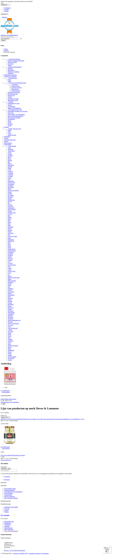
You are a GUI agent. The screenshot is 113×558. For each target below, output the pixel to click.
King (9, 242)
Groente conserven (16, 87)
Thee (9, 132)
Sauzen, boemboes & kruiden (16, 60)
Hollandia (10, 227)
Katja (9, 238)
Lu (8, 274)
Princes (10, 299)
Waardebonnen (8, 528)
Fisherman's (11, 208)
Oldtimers (10, 288)
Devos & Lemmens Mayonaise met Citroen (13, 455)
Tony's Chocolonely (13, 323)
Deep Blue (11, 187)
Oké (3, 404)
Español (6, 9)
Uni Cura (10, 325)
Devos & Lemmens (13, 190)
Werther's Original (13, 345)
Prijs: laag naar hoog (46, 419)
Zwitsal (10, 360)
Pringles (10, 301)
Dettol (9, 189)
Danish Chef (11, 182)
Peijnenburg (11, 295)
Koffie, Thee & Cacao (12, 128)
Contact (6, 510)
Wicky (9, 347)
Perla (9, 296)
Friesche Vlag (12, 212)
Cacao (9, 133)
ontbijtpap (10, 73)
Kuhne (10, 257)
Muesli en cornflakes (13, 71)
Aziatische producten (12, 59)
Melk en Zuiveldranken (14, 108)
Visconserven (15, 89)
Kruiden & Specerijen (14, 92)
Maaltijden (7, 136)
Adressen (6, 526)
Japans (9, 65)
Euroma (10, 204)
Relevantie (21, 419)
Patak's (10, 293)
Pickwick (10, 298)
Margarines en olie (13, 100)
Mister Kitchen (12, 280)
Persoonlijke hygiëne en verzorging (17, 111)
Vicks (9, 342)
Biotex (9, 163)
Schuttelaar (11, 314)
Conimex (10, 176)
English (6, 11)
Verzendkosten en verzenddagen (13, 491)
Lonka (9, 269)
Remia (9, 306)
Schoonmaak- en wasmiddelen (16, 114)
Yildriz (10, 353)
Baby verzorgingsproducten (15, 116)
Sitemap (6, 512)
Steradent (10, 318)
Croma (10, 178)
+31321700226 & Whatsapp (14, 549)
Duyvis (10, 201)
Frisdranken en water (14, 103)
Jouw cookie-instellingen (11, 531)
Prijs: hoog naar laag (58, 419)
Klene (9, 246)
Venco (9, 336)
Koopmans (11, 252)
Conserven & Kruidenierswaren (15, 83)
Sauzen (6, 138)
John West (11, 233)
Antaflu (10, 154)
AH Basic (10, 149)
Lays (9, 261)
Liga (9, 266)
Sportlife (10, 315)
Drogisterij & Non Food (13, 109)
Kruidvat (10, 124)
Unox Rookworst (12, 328)
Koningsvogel (12, 250)
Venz (9, 337)
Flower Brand (12, 209)
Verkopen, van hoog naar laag (9, 419)
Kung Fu (10, 258)
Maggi (9, 276)
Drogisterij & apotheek (14, 117)
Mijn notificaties (8, 529)
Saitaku (10, 309)
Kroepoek (10, 64)
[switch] (107, 551)
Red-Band (11, 304)
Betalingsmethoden (9, 490)
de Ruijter (10, 185)
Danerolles (11, 181)
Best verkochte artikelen (11, 498)
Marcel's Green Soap (13, 277)
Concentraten (11, 106)
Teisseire (10, 322)
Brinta (9, 168)
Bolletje (10, 166)
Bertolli (10, 160)
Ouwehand (11, 292)
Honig (9, 228)
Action (10, 125)
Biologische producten (10, 75)
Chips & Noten (10, 78)
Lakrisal (10, 260)
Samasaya (10, 311)
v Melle (10, 330)
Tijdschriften (7, 144)
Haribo (10, 217)
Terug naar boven (6, 460)
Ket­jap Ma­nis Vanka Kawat (8, 399)
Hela (9, 220)
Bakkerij (10, 68)
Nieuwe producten (9, 496)
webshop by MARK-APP (20, 553)
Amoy (9, 152)
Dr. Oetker (11, 195)
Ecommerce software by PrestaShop (39, 553)
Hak (9, 216)
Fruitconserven (15, 86)
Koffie (9, 130)
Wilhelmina (11, 350)
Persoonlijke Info (9, 521)
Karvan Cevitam (12, 236)
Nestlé (9, 284)
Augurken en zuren (13, 98)
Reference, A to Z (69, 419)
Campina (10, 171)
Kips (9, 244)
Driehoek (10, 197)
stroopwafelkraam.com (14, 320)
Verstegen (10, 341)
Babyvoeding (8, 143)
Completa (10, 174)
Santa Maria (11, 312)
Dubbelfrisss (11, 200)
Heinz (9, 219)
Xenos (9, 122)
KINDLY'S (11, 241)
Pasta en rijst (11, 95)
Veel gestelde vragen (10, 488)
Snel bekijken (5, 392)
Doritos (10, 193)
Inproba (10, 230)
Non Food (11, 113)
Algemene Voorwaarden (11, 507)
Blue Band (11, 165)
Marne (9, 279)
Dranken (8, 102)
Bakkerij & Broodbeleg (13, 67)
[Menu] (110, 547)
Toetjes (10, 97)
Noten (9, 81)
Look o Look (11, 271)
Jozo (9, 235)
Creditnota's (7, 524)
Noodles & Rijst (12, 62)
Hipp (9, 225)
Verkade (10, 339)
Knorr (9, 247)
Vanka (9, 333)
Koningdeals (11, 119)
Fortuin (10, 211)
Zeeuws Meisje (12, 356)
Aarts (9, 147)
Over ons (6, 508)
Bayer (9, 157)
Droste (9, 198)
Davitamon (11, 184)
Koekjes (6, 127)
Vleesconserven (15, 90)
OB (9, 287)
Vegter (9, 334)
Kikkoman (11, 239)
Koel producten (8, 493)
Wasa (9, 344)
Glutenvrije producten (10, 76)
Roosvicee (11, 307)
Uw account (5, 515)
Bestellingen (7, 523)
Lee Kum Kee (12, 265)
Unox (9, 326)
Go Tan (10, 214)
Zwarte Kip (11, 358)
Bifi (9, 162)
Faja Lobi (10, 206)
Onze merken (10, 146)
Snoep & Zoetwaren (10, 140)
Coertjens (10, 173)
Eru (9, 203)
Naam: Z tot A (36, 419)
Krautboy (10, 254)
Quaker (10, 303)
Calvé (9, 170)
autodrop (10, 155)
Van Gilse (10, 331)
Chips (9, 79)
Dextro (10, 192)
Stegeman (10, 317)
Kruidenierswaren (13, 94)
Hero (9, 223)
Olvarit (10, 290)
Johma (9, 231)
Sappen (10, 105)
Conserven (13, 84)
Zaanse (10, 355)
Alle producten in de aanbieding (10, 402)
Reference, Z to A (79, 419)
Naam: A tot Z (5, 417)
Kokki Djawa (11, 249)
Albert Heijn (11, 151)
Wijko (9, 349)
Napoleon (10, 282)
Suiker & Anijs (12, 135)
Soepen (6, 141)
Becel (9, 159)
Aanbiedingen (8, 495)
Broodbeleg (11, 70)
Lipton (9, 268)
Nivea (9, 285)
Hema (9, 121)
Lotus (9, 273)
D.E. (9, 179)
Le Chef (10, 263)
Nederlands (7, 8)
